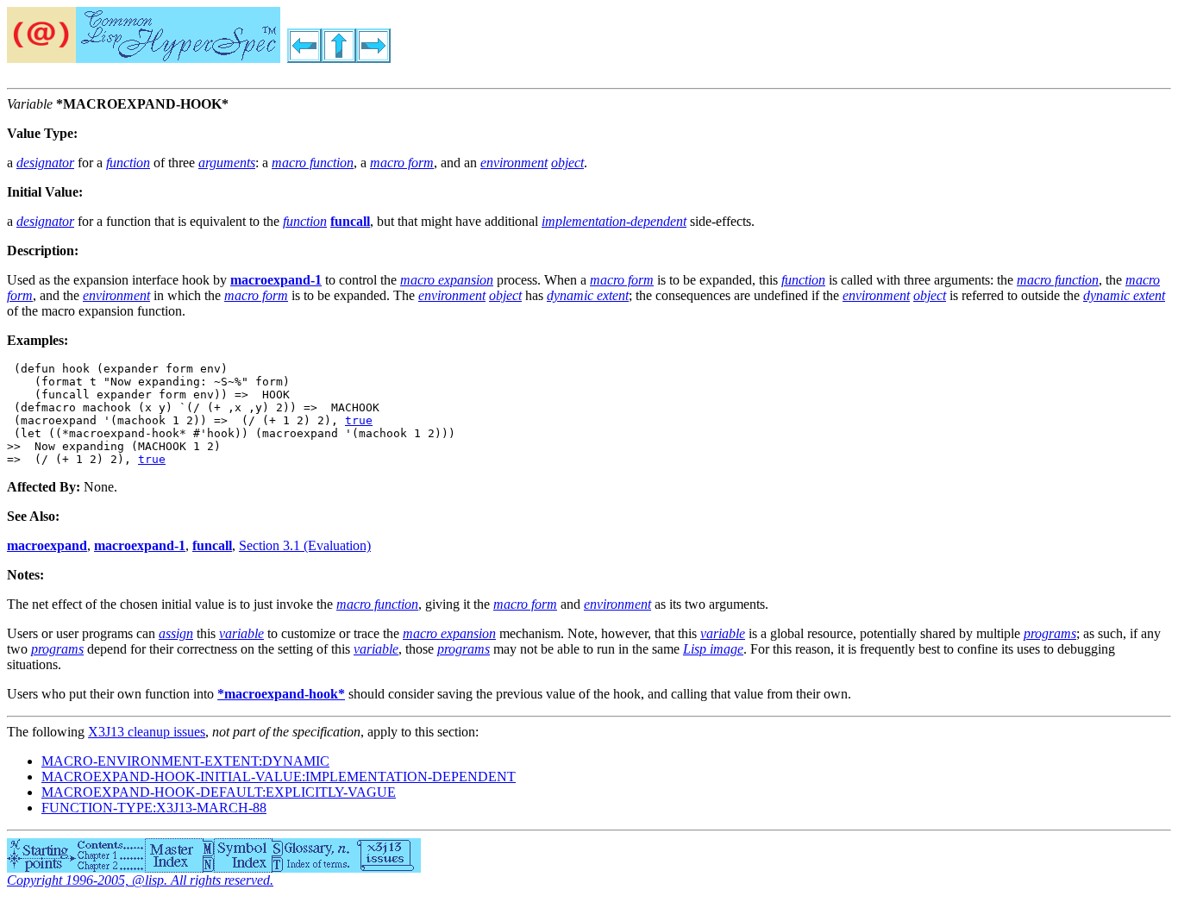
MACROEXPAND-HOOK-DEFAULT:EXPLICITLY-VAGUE (218, 792)
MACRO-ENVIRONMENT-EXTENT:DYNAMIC (185, 761)
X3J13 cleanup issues (146, 731)
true (359, 420)
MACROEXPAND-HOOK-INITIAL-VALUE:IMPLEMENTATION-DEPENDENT (278, 776)
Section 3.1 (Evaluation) (305, 545)
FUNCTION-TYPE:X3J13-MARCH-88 (153, 807)
